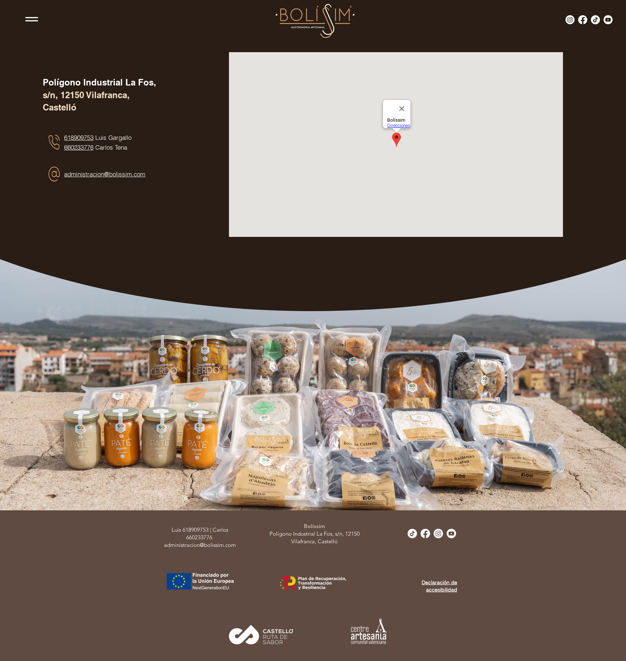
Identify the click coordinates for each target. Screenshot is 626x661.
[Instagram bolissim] (570, 19)
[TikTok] (595, 19)
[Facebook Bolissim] (582, 19)
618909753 (78, 137)
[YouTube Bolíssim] (608, 19)
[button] (31, 19)
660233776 (78, 147)
